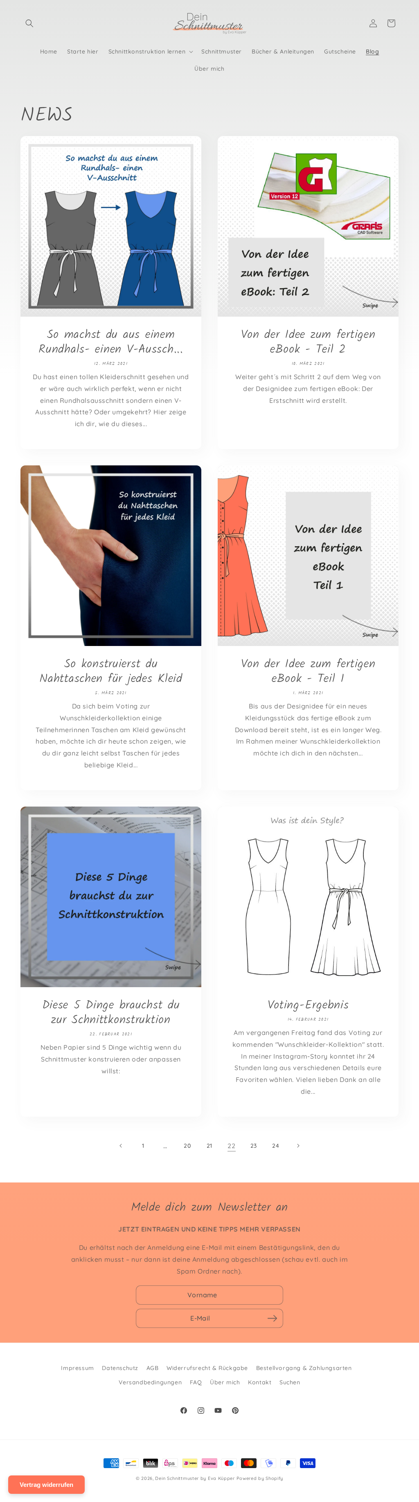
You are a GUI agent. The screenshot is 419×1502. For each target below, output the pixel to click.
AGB (152, 1368)
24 (275, 1145)
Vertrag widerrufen (46, 1484)
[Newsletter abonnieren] (272, 1318)
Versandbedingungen (150, 1382)
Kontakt (259, 1382)
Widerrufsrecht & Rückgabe (207, 1368)
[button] (29, 23)
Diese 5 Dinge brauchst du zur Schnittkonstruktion (111, 1013)
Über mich (225, 1382)
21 (209, 1145)
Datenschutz (120, 1368)
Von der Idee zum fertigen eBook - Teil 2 (308, 342)
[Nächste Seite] (298, 1146)
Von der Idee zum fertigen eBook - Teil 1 (308, 671)
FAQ (196, 1382)
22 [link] (231, 1146)
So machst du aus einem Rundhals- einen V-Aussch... (110, 342)
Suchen (289, 1382)
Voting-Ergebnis (308, 1005)
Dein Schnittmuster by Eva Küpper (194, 1478)
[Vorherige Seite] (121, 1146)
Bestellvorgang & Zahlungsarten (304, 1368)
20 (187, 1145)
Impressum (77, 1368)
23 (253, 1145)
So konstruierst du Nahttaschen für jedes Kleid (110, 671)
